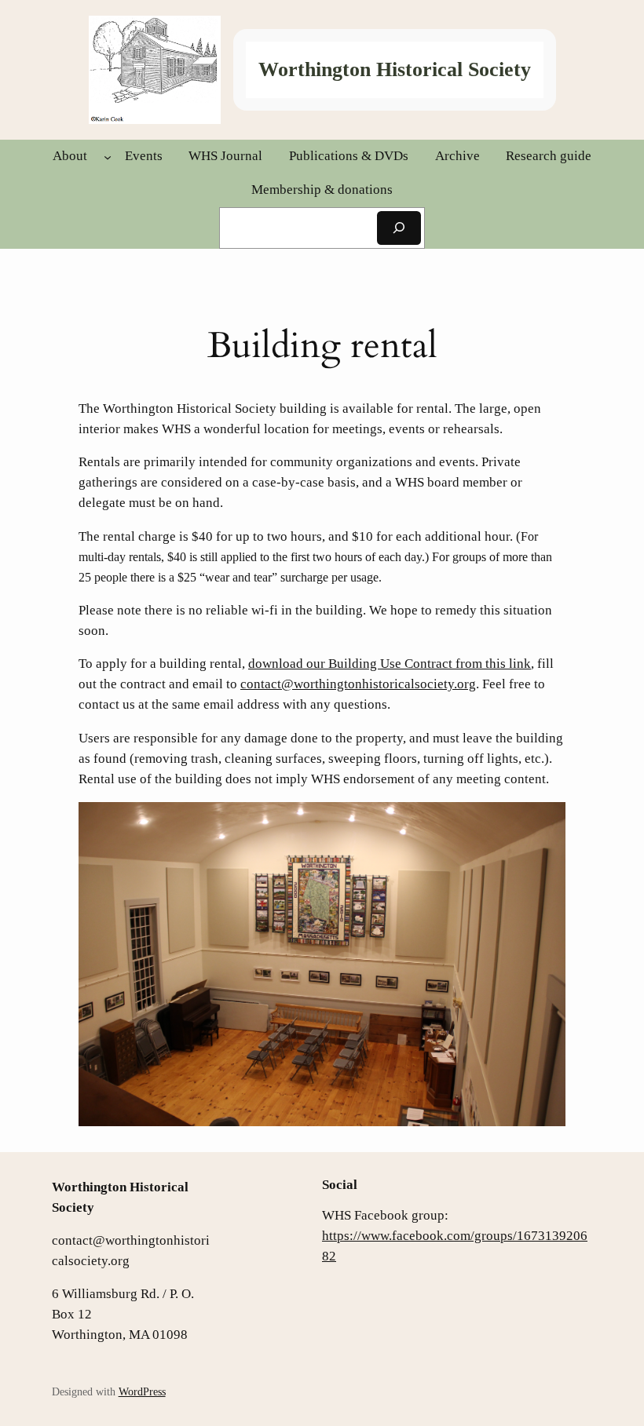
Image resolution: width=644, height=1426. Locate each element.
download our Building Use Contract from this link (389, 663)
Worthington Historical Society (394, 69)
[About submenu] (108, 156)
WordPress (142, 1391)
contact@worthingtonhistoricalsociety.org (358, 684)
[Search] (399, 228)
